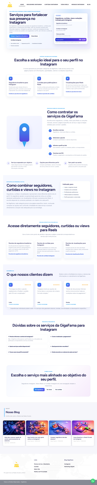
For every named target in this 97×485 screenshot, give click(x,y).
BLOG (88, 4)
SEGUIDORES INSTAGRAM (34, 4)
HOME (22, 4)
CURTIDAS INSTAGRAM (51, 4)
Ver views (49, 389)
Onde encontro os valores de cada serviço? (65, 352)
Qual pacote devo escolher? (60, 346)
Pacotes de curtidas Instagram (45, 255)
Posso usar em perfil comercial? (19, 352)
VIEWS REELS (65, 4)
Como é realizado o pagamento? (61, 336)
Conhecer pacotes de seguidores (18, 93)
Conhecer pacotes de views (74, 91)
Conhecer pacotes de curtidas (45, 93)
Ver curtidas (58, 389)
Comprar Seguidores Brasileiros (19, 36)
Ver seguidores (39, 389)
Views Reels (34, 36)
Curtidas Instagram (16, 40)
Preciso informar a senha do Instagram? (21, 336)
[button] (93, 481)
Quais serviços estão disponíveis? (20, 346)
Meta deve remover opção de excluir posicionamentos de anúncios (13, 439)
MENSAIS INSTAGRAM (78, 4)
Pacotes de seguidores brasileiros (18, 254)
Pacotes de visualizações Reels (75, 254)
